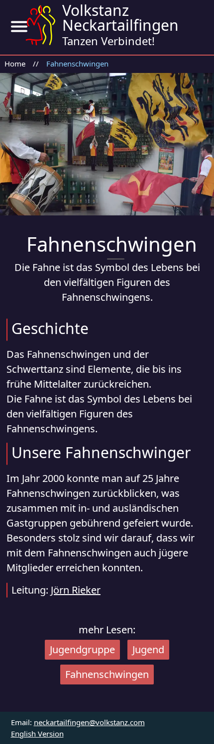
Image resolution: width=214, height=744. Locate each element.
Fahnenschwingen (77, 63)
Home (14, 63)
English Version (37, 734)
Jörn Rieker (76, 590)
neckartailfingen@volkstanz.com (89, 722)
